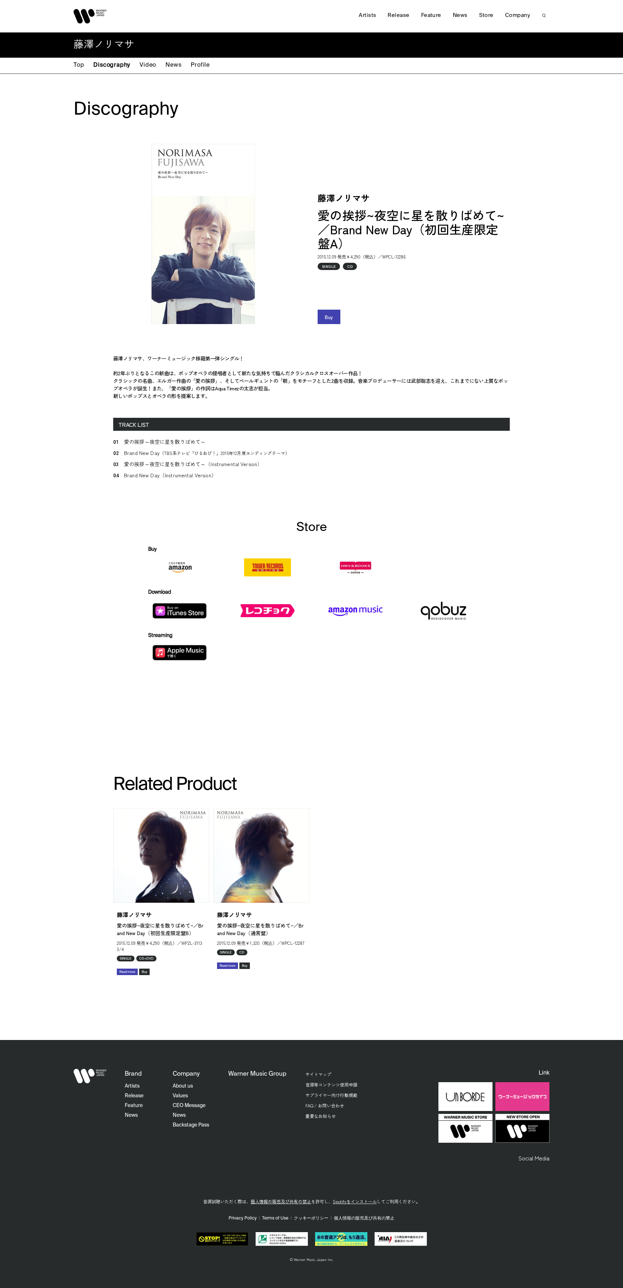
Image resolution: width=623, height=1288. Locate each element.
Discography (111, 65)
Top (79, 65)
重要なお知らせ (320, 1116)
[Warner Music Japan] (90, 1076)
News (173, 65)
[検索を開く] (544, 15)
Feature (431, 15)
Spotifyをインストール (355, 1201)
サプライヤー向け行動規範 (331, 1095)
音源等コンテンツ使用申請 (331, 1084)
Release (398, 15)
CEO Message (189, 1105)
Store (486, 15)
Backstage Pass (191, 1125)
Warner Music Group (257, 1074)
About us (183, 1086)
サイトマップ (318, 1074)
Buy (329, 316)
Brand (133, 1074)
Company (517, 15)
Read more (127, 972)
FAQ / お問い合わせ (324, 1105)
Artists (367, 15)
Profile (200, 65)
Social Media (533, 1158)
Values (180, 1095)
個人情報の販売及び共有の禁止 (281, 1201)
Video (148, 65)
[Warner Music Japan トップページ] (90, 16)
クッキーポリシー (311, 1218)
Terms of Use (275, 1218)
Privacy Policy (243, 1218)
